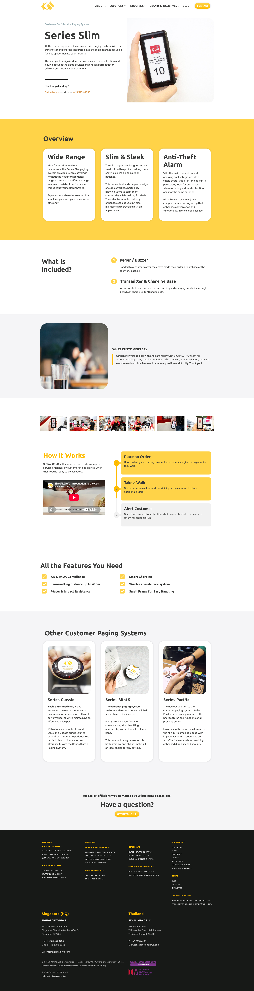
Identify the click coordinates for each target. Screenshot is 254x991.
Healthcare (134, 847)
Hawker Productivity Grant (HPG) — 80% (191, 900)
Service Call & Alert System (55, 854)
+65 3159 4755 (81, 92)
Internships (177, 861)
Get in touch (52, 92)
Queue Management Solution (56, 858)
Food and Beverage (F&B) (97, 847)
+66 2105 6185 (138, 941)
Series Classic (61, 699)
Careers (175, 857)
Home (174, 850)
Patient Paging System (138, 855)
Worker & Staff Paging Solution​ (143, 875)
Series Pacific (176, 699)
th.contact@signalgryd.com (145, 944)
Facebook (176, 884)
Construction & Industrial (141, 866)
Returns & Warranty (182, 868)
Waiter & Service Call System (98, 855)
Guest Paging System (94, 879)
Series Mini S (117, 699)
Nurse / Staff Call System (140, 852)
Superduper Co (58, 976)
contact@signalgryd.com (57, 951)
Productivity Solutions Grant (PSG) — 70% (192, 904)
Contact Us (177, 847)
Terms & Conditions (181, 864)
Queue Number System (95, 862)
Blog (174, 881)
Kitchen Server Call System (98, 859)
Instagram (177, 888)
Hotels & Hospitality (95, 870)
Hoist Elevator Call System (54, 877)
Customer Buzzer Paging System (100, 852)
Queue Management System (141, 859)
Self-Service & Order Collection (57, 851)
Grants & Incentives (181, 895)
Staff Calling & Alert (52, 874)
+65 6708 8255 (57, 944)
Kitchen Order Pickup (52, 870)
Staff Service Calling (95, 875)
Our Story (177, 854)
